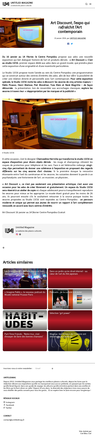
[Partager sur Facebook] (68, 44)
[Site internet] (20, 235)
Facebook (9, 405)
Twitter (8, 408)
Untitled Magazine (78, 38)
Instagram (10, 402)
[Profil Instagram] (17, 235)
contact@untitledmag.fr (13, 420)
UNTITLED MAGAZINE (22, 4)
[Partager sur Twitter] (72, 44)
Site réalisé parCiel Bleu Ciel (85, 432)
